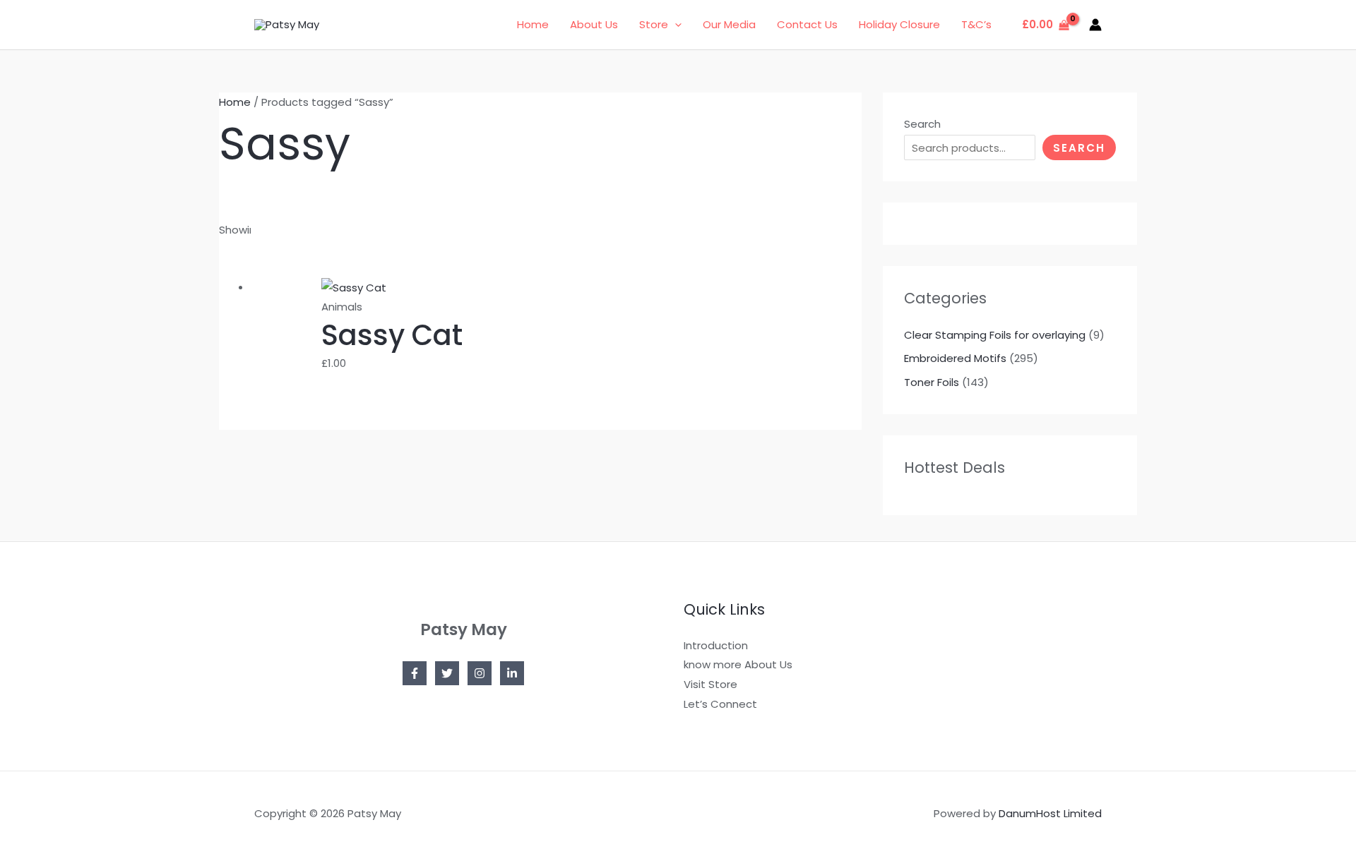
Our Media (729, 24)
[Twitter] (447, 673)
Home (533, 24)
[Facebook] (415, 673)
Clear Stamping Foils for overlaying (995, 334)
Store (653, 24)
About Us (594, 24)
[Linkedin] (512, 673)
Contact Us (807, 24)
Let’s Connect (720, 704)
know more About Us (738, 664)
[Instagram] (480, 673)
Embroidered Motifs (955, 358)
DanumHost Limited (1050, 813)
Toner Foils (931, 382)
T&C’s (976, 24)
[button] (675, 24)
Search (922, 123)
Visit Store (710, 684)
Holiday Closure (899, 24)
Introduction (716, 645)
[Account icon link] (1095, 24)
